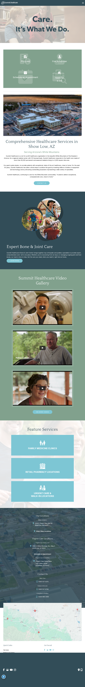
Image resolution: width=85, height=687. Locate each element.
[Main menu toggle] (83, 3)
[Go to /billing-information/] (25, 59)
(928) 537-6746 (43, 589)
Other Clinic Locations (43, 531)
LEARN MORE (14, 261)
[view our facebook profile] (44, 650)
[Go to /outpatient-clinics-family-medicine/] (42, 445)
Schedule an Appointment (42, 554)
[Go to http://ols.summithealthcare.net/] (25, 75)
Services (6, 650)
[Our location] (81, 670)
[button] (42, 183)
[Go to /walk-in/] (42, 491)
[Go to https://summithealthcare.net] (60, 59)
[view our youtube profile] (50, 650)
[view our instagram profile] (53, 650)
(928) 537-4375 (43, 581)
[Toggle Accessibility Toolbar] (4, 677)
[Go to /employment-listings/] (60, 76)
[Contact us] (78, 670)
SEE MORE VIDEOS (42, 412)
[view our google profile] (47, 650)
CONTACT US (41, 183)
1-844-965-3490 (43, 597)
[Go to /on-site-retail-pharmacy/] (42, 468)
